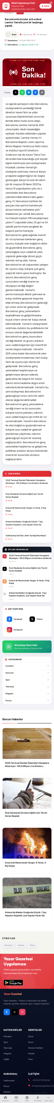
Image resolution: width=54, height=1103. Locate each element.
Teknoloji (10, 686)
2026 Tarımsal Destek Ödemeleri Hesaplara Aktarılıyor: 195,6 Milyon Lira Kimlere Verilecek (27, 481)
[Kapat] (51, 3)
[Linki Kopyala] (42, 92)
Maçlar (31, 1053)
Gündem (8, 1036)
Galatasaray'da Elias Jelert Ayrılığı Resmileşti (26, 535)
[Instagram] (22, 1012)
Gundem (10, 666)
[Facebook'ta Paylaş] (35, 92)
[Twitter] (14, 1012)
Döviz (30, 1036)
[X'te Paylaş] (15, 92)
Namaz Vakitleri (35, 1048)
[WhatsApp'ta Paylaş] (22, 92)
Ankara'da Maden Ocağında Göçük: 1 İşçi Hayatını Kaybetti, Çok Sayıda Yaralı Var (24, 523)
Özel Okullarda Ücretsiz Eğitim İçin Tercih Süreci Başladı (24, 495)
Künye (6, 1086)
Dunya (8, 700)
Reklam (7, 1091)
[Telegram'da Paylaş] (29, 92)
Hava (30, 1042)
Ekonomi (10, 673)
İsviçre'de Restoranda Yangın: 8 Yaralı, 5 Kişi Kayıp (26, 509)
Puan (30, 1059)
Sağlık (6, 1059)
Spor (20, 12)
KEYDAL (44, 1093)
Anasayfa (9, 12)
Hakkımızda (9, 1080)
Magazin (9, 693)
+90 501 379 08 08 (41, 1080)
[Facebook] (7, 1012)
